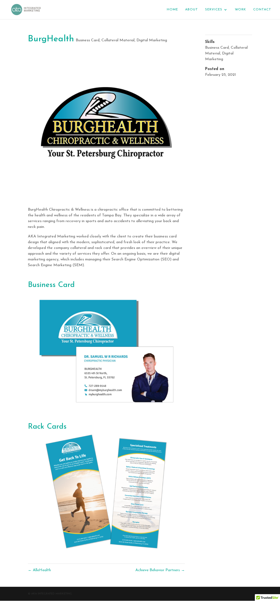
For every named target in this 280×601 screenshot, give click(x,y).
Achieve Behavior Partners (160, 570)
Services (213, 9)
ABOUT (191, 9)
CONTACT (262, 9)
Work (240, 9)
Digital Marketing (151, 40)
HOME (172, 9)
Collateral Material (118, 40)
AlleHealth (39, 570)
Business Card (88, 40)
